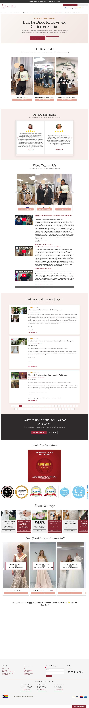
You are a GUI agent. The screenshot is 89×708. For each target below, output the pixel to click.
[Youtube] (72, 661)
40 (69, 408)
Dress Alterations (48, 12)
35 (54, 408)
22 (15, 408)
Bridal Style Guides (28, 659)
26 (27, 408)
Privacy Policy (27, 663)
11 (47, 405)
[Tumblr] (80, 661)
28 (33, 408)
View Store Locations (52, 38)
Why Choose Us (6, 658)
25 (24, 408)
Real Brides (66, 12)
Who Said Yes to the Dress (8, 661)
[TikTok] (75, 661)
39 (66, 408)
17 (65, 405)
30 (39, 408)
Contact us (69, 658)
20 (74, 405)
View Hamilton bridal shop (42, 680)
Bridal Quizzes (27, 661)
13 (53, 405)
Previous (13, 405)
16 (62, 405)
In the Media (5, 663)
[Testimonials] (76, 8)
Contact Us (79, 12)
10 (44, 405)
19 (71, 405)
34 (51, 408)
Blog (25, 658)
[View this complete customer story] (15, 310)
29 (36, 408)
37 (60, 408)
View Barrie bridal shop (58, 680)
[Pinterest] (77, 661)
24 (21, 408)
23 (18, 408)
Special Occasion (27, 12)
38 (63, 408)
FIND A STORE (83, 5)
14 (56, 405)
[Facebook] (69, 661)
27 (30, 408)
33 (48, 408)
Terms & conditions (28, 662)
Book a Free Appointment (37, 38)
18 (68, 405)
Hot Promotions (58, 12)
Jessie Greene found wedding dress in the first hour (47, 246)
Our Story (72, 12)
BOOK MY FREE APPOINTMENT (70, 5)
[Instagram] (82, 661)
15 (59, 405)
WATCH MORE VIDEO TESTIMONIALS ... (44, 244)
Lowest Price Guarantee (7, 662)
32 (45, 408)
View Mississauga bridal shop (26, 680)
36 (57, 408)
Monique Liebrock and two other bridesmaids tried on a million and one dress (54, 271)
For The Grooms (38, 12)
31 (42, 408)
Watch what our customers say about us (45, 286)
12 (50, 405)
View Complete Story (32, 332)
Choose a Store (52, 432)
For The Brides (4, 12)
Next (73, 408)
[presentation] (1, 493)
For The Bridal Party (15, 12)
